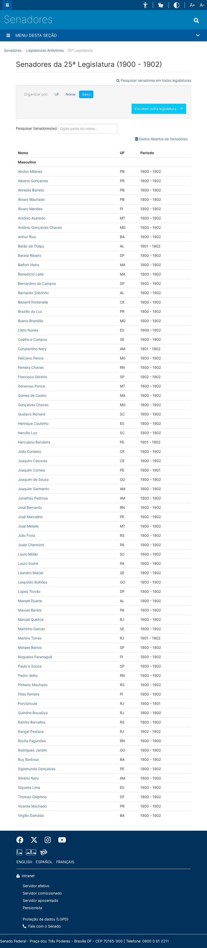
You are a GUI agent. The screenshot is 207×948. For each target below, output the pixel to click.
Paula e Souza (29, 666)
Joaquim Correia (31, 470)
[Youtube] (60, 840)
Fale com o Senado (44, 926)
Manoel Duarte (30, 601)
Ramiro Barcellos (31, 722)
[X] (34, 840)
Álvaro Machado (31, 199)
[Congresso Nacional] (31, 852)
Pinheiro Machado (32, 685)
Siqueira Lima (29, 787)
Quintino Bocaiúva (33, 713)
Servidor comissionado (42, 893)
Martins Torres (29, 638)
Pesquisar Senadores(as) (37, 128)
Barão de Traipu (31, 246)
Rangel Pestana (31, 731)
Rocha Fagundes (32, 741)
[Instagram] (48, 840)
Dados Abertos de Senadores (163, 139)
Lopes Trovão (29, 591)
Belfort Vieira (28, 265)
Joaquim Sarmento (33, 489)
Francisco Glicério (32, 377)
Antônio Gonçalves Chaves (40, 227)
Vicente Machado (32, 806)
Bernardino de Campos (37, 283)
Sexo (86, 94)
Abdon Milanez (30, 171)
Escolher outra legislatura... (157, 108)
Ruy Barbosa (28, 759)
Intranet (28, 876)
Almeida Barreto (31, 190)
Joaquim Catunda (32, 461)
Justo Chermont (31, 545)
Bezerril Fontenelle (33, 302)
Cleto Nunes (28, 330)
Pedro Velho (28, 675)
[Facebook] (21, 840)
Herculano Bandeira (34, 442)
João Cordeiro (29, 451)
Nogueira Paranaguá (35, 657)
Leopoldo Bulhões (32, 582)
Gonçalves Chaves (33, 405)
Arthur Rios (27, 237)
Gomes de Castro (32, 395)
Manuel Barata (30, 610)
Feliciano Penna (30, 358)
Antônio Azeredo (31, 218)
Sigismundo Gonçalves (36, 769)
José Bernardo (30, 507)
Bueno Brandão (30, 321)
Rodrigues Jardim (32, 750)
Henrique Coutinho (33, 423)
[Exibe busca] (196, 20)
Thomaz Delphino (32, 797)
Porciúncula (27, 703)
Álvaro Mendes (30, 209)
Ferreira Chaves (31, 367)
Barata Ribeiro (29, 255)
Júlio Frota (26, 535)
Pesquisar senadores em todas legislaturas (155, 80)
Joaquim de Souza (33, 479)
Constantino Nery (32, 349)
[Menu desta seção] (8, 35)
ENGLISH (24, 862)
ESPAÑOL (44, 862)
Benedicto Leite (31, 274)
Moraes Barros (30, 647)
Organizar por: (36, 94)
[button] (145, 5)
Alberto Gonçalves (33, 181)
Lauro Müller (28, 554)
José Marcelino (30, 517)
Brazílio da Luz (30, 311)
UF (57, 94)
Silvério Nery (28, 778)
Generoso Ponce (31, 386)
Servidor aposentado (40, 900)
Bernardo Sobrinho (33, 293)
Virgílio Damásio (31, 815)
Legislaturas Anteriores (45, 50)
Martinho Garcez (31, 629)
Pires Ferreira (28, 694)
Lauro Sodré (28, 563)
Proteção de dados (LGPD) (45, 919)
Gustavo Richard (31, 414)
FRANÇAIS (65, 862)
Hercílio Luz (27, 433)
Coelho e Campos (32, 339)
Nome (70, 94)
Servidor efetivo (36, 886)
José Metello (28, 526)
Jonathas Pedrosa (33, 498)
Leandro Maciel (30, 573)
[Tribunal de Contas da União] (42, 852)
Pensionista (32, 908)
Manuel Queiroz (31, 619)
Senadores (28, 19)
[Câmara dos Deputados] (20, 852)
